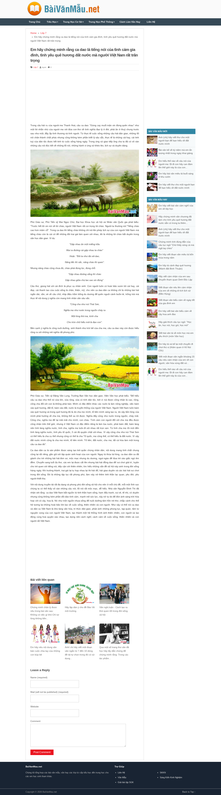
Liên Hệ (151, 22)
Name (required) (38, 677)
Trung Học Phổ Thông (102, 22)
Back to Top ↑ (188, 792)
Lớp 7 (43, 33)
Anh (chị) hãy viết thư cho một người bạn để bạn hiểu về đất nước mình (174, 140)
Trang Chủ (34, 22)
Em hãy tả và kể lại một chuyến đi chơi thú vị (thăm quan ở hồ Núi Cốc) (176, 347)
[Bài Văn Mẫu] (64, 14)
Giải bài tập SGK (126, 782)
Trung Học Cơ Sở (73, 22)
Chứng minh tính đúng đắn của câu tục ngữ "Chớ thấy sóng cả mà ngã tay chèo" (176, 245)
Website (34, 706)
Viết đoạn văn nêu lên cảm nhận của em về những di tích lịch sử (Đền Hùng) (175, 290)
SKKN (163, 772)
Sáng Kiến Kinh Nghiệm (171, 777)
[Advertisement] (84, 97)
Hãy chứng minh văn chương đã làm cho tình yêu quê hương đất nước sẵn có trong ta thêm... (175, 219)
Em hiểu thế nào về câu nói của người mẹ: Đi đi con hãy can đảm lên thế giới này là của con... (176, 164)
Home (33, 33)
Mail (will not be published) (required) (49, 692)
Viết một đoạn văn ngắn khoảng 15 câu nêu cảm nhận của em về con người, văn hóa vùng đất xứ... (176, 359)
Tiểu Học (52, 22)
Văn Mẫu (122, 777)
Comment (35, 721)
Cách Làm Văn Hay (130, 22)
